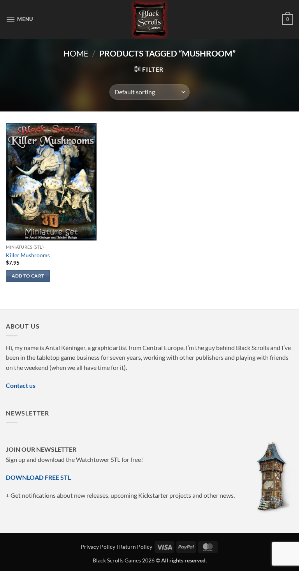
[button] (19, 19)
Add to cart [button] (28, 275)
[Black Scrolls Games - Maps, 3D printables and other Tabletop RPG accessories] (150, 19)
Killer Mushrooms (28, 255)
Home (75, 53)
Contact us (20, 385)
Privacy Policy (98, 546)
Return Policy (135, 546)
